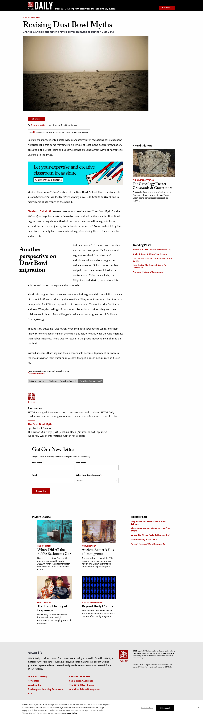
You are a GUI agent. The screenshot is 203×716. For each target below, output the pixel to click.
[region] (101, 708)
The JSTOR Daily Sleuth (81, 685)
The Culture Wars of (152, 259)
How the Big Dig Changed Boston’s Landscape (149, 266)
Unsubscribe (34, 685)
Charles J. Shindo (38, 211)
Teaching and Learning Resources (45, 689)
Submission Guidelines (81, 680)
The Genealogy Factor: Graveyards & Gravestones (152, 186)
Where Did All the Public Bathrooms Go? (152, 249)
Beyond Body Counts (97, 607)
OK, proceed (165, 708)
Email (35, 475)
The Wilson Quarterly (68, 381)
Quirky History (44, 546)
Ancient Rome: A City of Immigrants (150, 254)
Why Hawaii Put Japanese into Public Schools (149, 522)
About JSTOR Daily (37, 676)
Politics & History (31, 17)
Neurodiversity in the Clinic (144, 539)
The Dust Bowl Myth (40, 424)
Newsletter (167, 7)
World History (89, 546)
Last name (81, 462)
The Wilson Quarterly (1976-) (91, 381)
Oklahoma (52, 381)
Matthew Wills (38, 125)
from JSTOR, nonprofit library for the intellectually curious (86, 8)
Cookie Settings (147, 707)
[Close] (199, 708)
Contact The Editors (79, 676)
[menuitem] (167, 8)
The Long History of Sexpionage (148, 271)
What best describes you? (89, 475)
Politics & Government (92, 602)
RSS (30, 693)
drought (42, 381)
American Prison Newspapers (84, 689)
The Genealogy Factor (143, 180)
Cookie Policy (71, 713)
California (32, 381)
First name (37, 462)
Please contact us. (36, 372)
